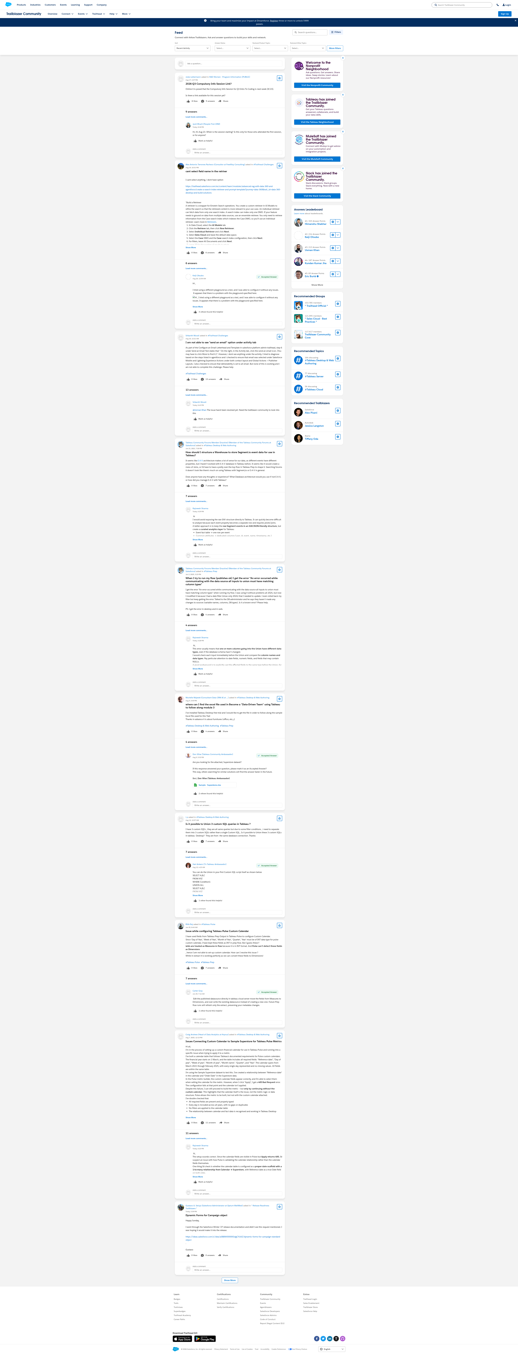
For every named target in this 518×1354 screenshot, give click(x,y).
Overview (52, 13)
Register (274, 20)
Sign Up (505, 13)
